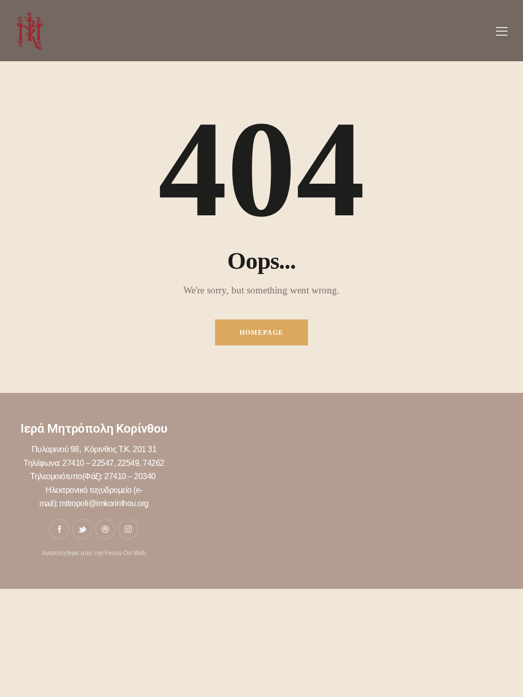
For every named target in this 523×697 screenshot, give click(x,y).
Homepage (261, 332)
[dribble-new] (105, 529)
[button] (502, 31)
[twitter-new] (82, 529)
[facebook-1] (59, 529)
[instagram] (128, 529)
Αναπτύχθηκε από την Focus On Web (94, 553)
